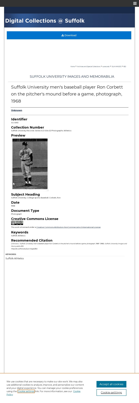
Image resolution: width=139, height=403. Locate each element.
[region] (69, 388)
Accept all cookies (111, 384)
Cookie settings (26, 391)
